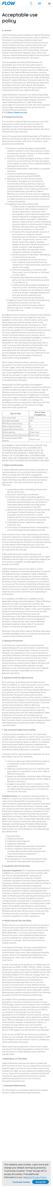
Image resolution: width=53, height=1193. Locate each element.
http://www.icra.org (17, 112)
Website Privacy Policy (34, 1177)
